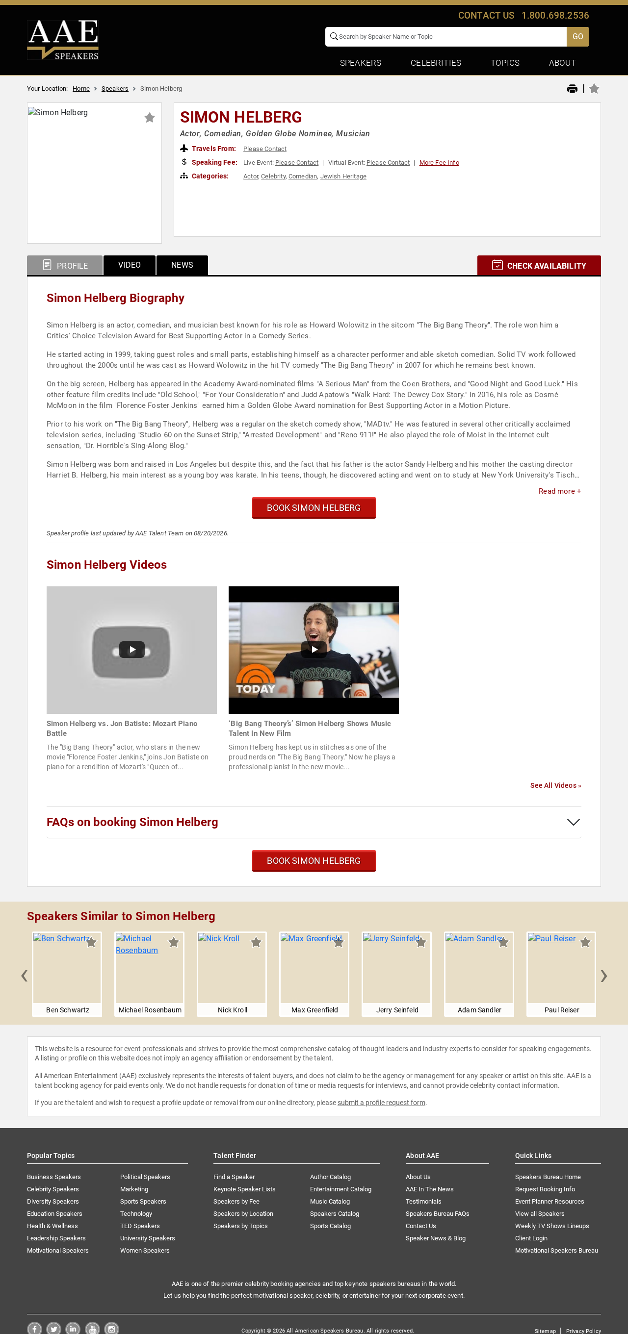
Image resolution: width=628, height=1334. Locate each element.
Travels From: (213, 148)
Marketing (134, 1189)
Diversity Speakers (53, 1201)
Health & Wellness (52, 1226)
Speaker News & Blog (436, 1238)
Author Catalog (330, 1177)
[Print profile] (572, 89)
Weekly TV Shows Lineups (552, 1226)
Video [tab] (129, 265)
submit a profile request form (381, 1103)
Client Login (531, 1238)
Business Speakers (54, 1177)
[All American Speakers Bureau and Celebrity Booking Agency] (63, 39)
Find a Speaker (234, 1177)
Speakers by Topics (240, 1226)
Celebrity (273, 176)
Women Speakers (145, 1250)
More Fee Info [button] (439, 162)
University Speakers (147, 1238)
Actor (250, 176)
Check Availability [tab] (545, 266)
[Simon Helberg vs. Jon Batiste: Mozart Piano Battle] (132, 649)
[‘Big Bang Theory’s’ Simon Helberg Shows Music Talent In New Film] (314, 649)
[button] (24, 974)
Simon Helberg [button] (241, 117)
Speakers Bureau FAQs (438, 1213)
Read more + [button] (560, 491)
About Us (418, 1177)
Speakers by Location (243, 1213)
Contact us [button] (486, 15)
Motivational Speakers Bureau (556, 1250)
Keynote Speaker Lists (244, 1189)
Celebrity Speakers (53, 1189)
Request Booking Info (545, 1189)
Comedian (302, 176)
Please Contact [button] (265, 148)
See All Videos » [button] (555, 785)
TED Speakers (140, 1226)
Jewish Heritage (343, 176)
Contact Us (421, 1226)
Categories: (209, 176)
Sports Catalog (330, 1226)
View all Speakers (540, 1213)
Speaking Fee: (213, 162)
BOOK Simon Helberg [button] (314, 508)
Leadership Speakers (56, 1238)
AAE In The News (430, 1189)
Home (81, 88)
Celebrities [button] (436, 63)
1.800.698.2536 (555, 15)
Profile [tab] (71, 266)
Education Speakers (54, 1213)
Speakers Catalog (334, 1213)
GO (578, 36)
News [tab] (182, 265)
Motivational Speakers (58, 1250)
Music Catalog (330, 1201)
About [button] (562, 63)
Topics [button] (505, 63)
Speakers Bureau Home (548, 1177)
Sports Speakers (143, 1201)
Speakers (115, 88)
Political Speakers (145, 1177)
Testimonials (424, 1201)
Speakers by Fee (236, 1201)
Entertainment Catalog (340, 1189)
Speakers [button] (360, 63)
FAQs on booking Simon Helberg (132, 822)
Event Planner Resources (549, 1201)
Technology (136, 1213)
